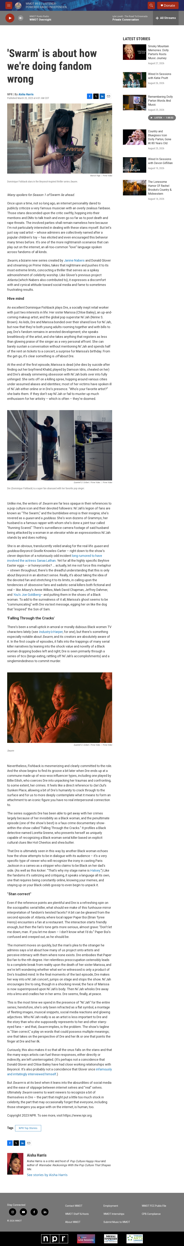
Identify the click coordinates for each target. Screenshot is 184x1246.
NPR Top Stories (28, 1128)
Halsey (95, 870)
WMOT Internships (114, 1214)
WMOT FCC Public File (154, 1206)
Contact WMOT (73, 1206)
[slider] (26, 18)
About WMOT (72, 1222)
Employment (111, 1206)
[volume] (21, 18)
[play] (10, 18)
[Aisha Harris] (15, 1164)
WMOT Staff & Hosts (77, 1214)
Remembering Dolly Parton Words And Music (160, 100)
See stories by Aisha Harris (47, 1175)
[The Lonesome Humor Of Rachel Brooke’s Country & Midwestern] (134, 187)
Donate (169, 5)
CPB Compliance (151, 1214)
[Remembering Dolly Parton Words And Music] (134, 102)
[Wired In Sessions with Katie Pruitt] (134, 80)
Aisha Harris (26, 94)
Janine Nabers (74, 260)
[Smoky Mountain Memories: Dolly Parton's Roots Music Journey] (134, 52)
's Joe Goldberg (27, 595)
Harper (51, 632)
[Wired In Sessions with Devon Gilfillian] (134, 165)
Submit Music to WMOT (117, 1222)
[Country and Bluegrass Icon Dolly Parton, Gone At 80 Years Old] (134, 137)
